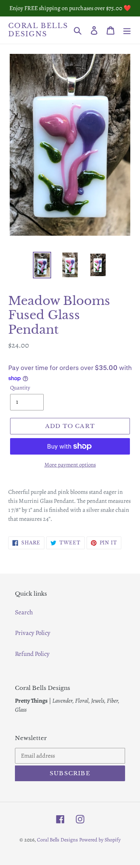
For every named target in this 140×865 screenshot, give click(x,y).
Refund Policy (32, 653)
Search (24, 612)
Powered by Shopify (100, 839)
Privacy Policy (32, 633)
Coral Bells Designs (38, 30)
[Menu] (127, 30)
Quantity (20, 387)
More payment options (70, 464)
